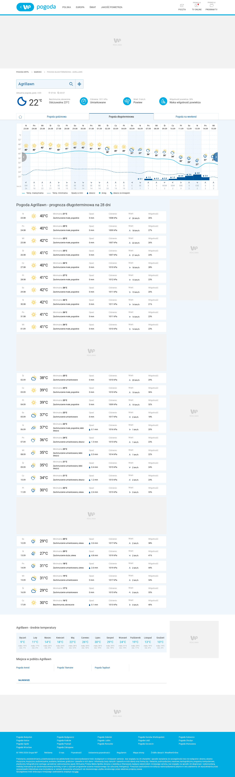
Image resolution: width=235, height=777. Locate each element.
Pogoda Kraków (64, 740)
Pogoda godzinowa (57, 116)
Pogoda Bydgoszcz (65, 737)
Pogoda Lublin (104, 740)
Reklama (48, 752)
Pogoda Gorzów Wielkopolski (151, 737)
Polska (66, 7)
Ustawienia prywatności (99, 752)
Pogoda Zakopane (65, 747)
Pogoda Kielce (22, 740)
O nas (61, 752)
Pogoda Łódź (144, 740)
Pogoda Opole (22, 744)
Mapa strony (138, 752)
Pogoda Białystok (24, 737)
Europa (80, 7)
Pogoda (46, 7)
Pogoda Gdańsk (105, 737)
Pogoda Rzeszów (105, 744)
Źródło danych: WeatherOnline (164, 752)
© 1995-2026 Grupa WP (27, 752)
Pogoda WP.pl (22, 72)
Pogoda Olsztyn (186, 740)
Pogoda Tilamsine (65, 667)
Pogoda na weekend (186, 116)
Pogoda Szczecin (146, 744)
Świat (93, 7)
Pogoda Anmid (22, 667)
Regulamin (121, 752)
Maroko (38, 72)
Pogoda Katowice (187, 737)
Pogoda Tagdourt (102, 667)
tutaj (76, 772)
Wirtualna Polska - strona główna (25, 7)
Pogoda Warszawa (187, 744)
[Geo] (79, 84)
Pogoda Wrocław (24, 747)
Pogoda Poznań (64, 744)
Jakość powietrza (111, 7)
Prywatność (76, 752)
